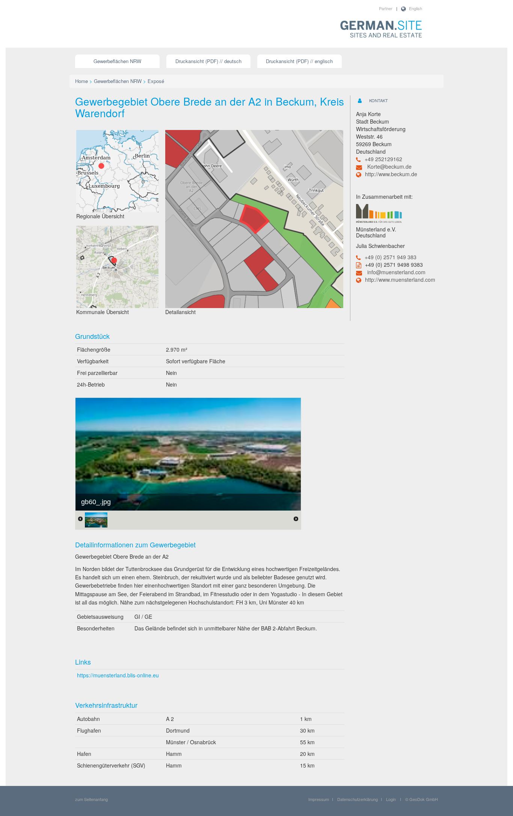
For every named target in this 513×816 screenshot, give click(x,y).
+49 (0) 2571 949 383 (390, 257)
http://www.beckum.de (391, 174)
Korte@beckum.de (389, 166)
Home (81, 81)
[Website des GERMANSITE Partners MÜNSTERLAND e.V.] (379, 212)
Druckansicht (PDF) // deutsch (208, 61)
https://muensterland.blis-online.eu (118, 675)
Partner (385, 8)
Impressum (318, 799)
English (415, 8)
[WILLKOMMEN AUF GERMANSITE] (381, 29)
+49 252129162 (383, 159)
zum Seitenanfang (91, 799)
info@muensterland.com (396, 272)
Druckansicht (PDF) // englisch (299, 61)
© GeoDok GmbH (421, 799)
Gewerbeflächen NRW (117, 61)
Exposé (156, 81)
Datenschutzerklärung (357, 799)
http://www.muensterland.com (400, 279)
